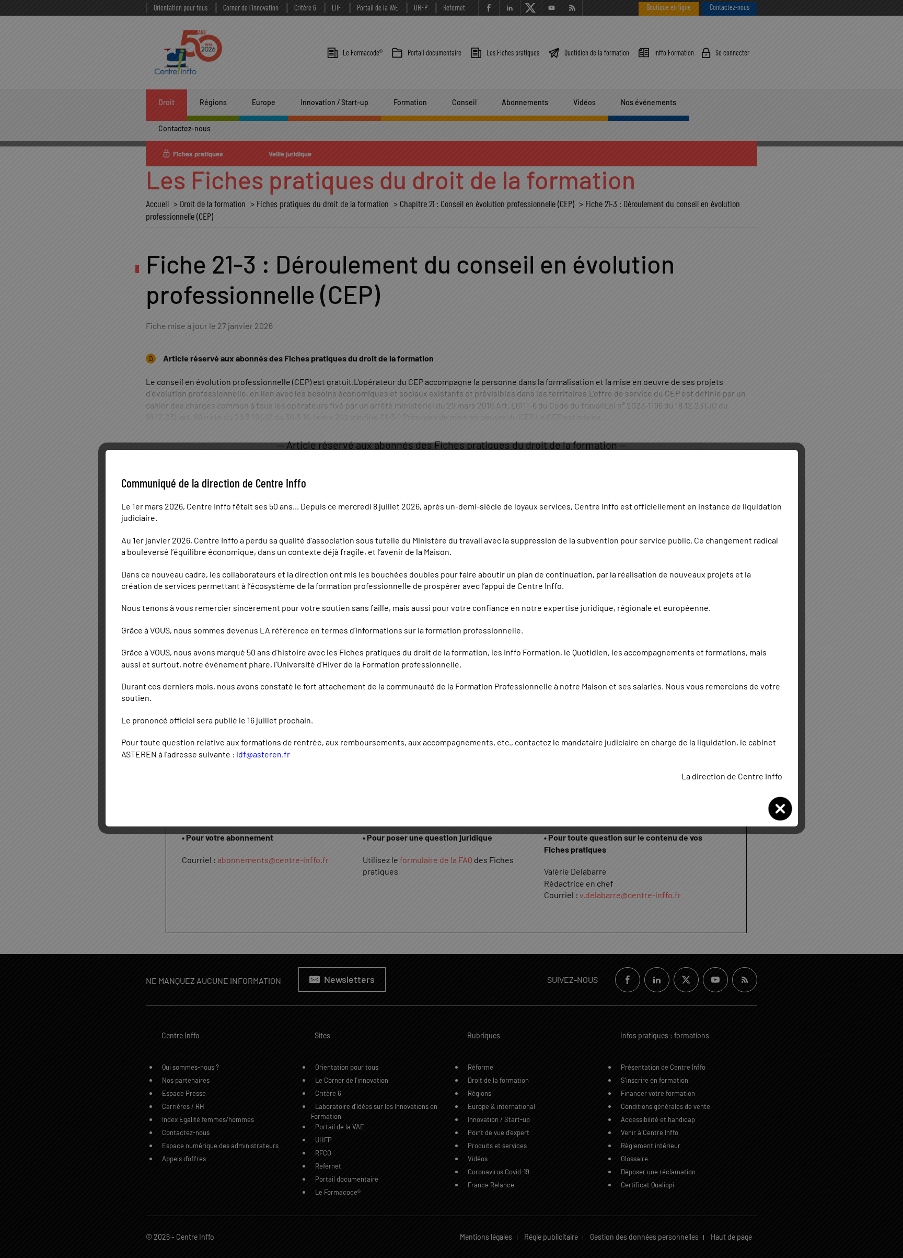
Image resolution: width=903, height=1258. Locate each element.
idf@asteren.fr (263, 754)
